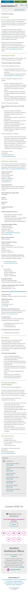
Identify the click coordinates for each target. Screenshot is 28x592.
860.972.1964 (8, 234)
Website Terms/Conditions (19, 583)
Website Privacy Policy (10, 584)
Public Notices (19, 584)
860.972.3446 (9, 483)
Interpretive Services (15, 569)
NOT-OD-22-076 (13, 314)
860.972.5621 (9, 487)
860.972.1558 (9, 479)
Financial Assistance (22, 579)
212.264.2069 (4, 306)
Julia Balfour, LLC (16, 588)
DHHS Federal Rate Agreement (18, 291)
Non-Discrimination (18, 581)
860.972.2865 (9, 465)
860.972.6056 (9, 491)
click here (21, 567)
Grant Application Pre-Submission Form (13, 75)
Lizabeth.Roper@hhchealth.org (12, 232)
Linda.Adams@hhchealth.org (8, 156)
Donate (20, 1)
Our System (7, 1)
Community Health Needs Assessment (9, 579)
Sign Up (14, 524)
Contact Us (14, 556)
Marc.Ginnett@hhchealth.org (8, 453)
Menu (22, 5)
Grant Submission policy (15, 49)
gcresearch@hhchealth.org (19, 168)
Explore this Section (19, 9)
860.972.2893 (9, 471)
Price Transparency (10, 581)
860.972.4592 (4, 168)
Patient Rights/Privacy (8, 583)
